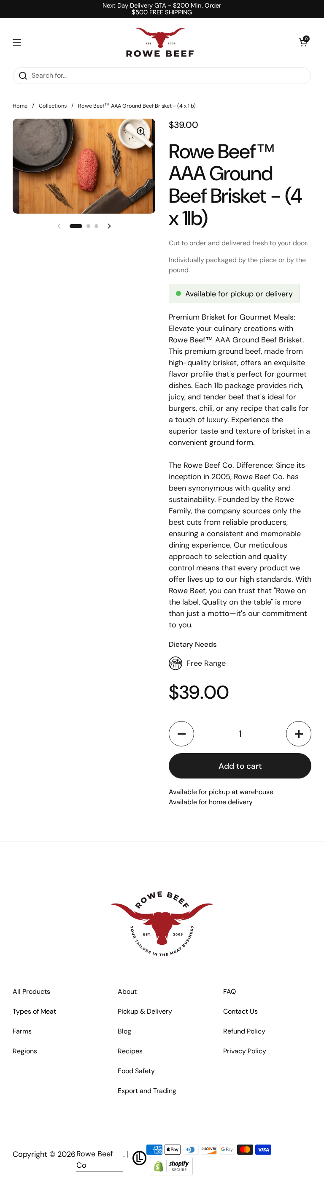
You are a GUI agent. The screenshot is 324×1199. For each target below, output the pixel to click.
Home (20, 105)
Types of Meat (34, 1011)
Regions (25, 1051)
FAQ (229, 991)
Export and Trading (147, 1090)
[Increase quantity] (298, 733)
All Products (31, 991)
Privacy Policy (244, 1051)
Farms (22, 1031)
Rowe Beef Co (94, 1159)
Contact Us (240, 1011)
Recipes (130, 1051)
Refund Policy (244, 1031)
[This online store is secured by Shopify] (171, 1166)
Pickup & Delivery (145, 1011)
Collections (53, 105)
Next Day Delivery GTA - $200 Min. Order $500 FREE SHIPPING (162, 9)
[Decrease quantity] (181, 733)
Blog (124, 1031)
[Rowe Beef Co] (160, 42)
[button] (302, 42)
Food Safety (136, 1070)
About (127, 991)
